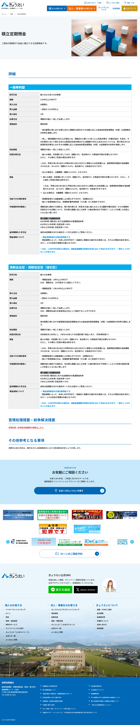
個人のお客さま (13, 605)
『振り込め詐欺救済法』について (101, 705)
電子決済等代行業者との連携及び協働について (105, 701)
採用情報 (116, 8)
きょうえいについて (103, 8)
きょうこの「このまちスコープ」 (18, 632)
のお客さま (56, 8)
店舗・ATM (130, 3)
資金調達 (54, 613)
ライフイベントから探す (15, 628)
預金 (11, 14)
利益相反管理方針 (96, 686)
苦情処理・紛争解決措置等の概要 (53, 701)
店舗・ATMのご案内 (104, 609)
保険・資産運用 (11, 621)
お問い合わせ (102, 624)
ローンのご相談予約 (71, 553)
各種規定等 (101, 617)
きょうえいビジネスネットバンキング (65, 609)
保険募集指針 (95, 694)
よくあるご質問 (114, 3)
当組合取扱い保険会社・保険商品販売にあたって (57, 694)
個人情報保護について (49, 690)
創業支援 (54, 617)
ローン (8, 613)
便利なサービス (11, 624)
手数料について (102, 621)
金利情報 (100, 613)
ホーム (4, 14)
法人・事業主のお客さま (64, 605)
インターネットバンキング (16, 609)
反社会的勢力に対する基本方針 (52, 697)
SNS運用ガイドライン (97, 690)
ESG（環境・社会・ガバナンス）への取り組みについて (59, 709)
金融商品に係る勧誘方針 (50, 686)
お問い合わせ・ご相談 (94, 3)
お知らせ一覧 (11, 636)
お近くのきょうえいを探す (71, 490)
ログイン (129, 8)
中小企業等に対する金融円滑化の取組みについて (105, 697)
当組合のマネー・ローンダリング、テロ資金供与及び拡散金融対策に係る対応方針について (70, 712)
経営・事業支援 (57, 621)
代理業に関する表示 (49, 705)
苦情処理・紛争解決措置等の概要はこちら (26, 427)
